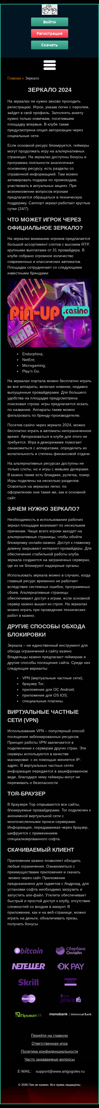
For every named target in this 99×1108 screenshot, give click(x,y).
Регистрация (49, 33)
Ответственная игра (50, 1043)
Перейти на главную (49, 1035)
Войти (49, 21)
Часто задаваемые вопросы (49, 1059)
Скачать (49, 44)
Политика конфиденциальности (49, 1051)
